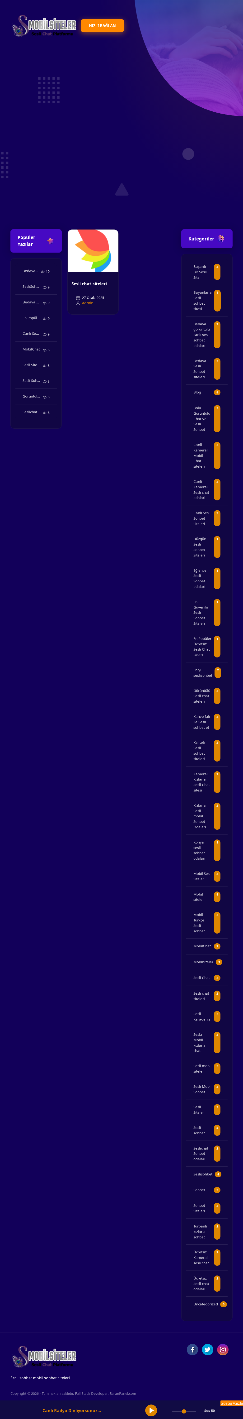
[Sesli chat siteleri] (93, 250)
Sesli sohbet (199, 1130)
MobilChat (31, 349)
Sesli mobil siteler (202, 1068)
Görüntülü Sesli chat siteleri (33, 396)
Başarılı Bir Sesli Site (200, 272)
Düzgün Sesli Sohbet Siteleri (199, 546)
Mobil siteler (198, 897)
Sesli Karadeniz (201, 1016)
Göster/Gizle (231, 1403)
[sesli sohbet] (43, 25)
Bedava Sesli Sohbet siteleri (33, 302)
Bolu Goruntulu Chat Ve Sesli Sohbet (201, 418)
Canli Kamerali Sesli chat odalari (201, 489)
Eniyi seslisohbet (202, 672)
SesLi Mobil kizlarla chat (199, 1042)
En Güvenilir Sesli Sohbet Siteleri (201, 612)
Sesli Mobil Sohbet (202, 1089)
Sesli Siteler (32, 364)
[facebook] (192, 1349)
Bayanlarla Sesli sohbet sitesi (202, 300)
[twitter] (207, 1349)
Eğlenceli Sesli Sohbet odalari (200, 578)
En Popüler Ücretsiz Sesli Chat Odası (33, 317)
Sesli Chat (201, 977)
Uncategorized (205, 1304)
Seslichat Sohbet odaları (33, 411)
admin (87, 303)
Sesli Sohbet (33, 380)
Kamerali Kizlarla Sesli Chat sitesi (201, 782)
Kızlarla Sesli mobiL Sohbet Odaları (199, 816)
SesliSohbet (32, 286)
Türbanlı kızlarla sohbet (200, 1231)
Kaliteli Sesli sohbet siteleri (199, 750)
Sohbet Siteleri (199, 1208)
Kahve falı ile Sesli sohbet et (201, 722)
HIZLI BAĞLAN (102, 25)
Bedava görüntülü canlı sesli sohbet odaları (32, 270)
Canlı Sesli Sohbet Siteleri (33, 333)
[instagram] (223, 1349)
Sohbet (199, 1189)
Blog (197, 392)
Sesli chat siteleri (89, 284)
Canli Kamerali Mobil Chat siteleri (201, 455)
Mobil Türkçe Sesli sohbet (199, 922)
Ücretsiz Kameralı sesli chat (201, 1257)
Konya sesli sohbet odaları (199, 850)
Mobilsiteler (203, 961)
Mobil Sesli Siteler (202, 876)
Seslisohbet (202, 1174)
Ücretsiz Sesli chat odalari (201, 1283)
